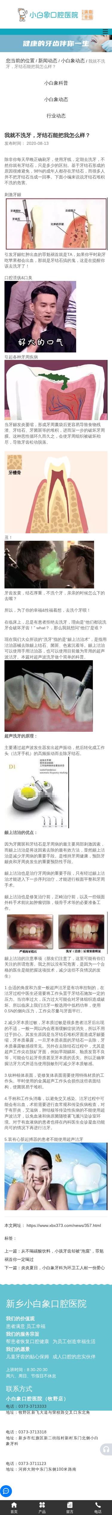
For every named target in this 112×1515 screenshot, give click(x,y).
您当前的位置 (21, 60)
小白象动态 (73, 60)
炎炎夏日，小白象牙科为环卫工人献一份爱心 (63, 1267)
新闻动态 (47, 60)
